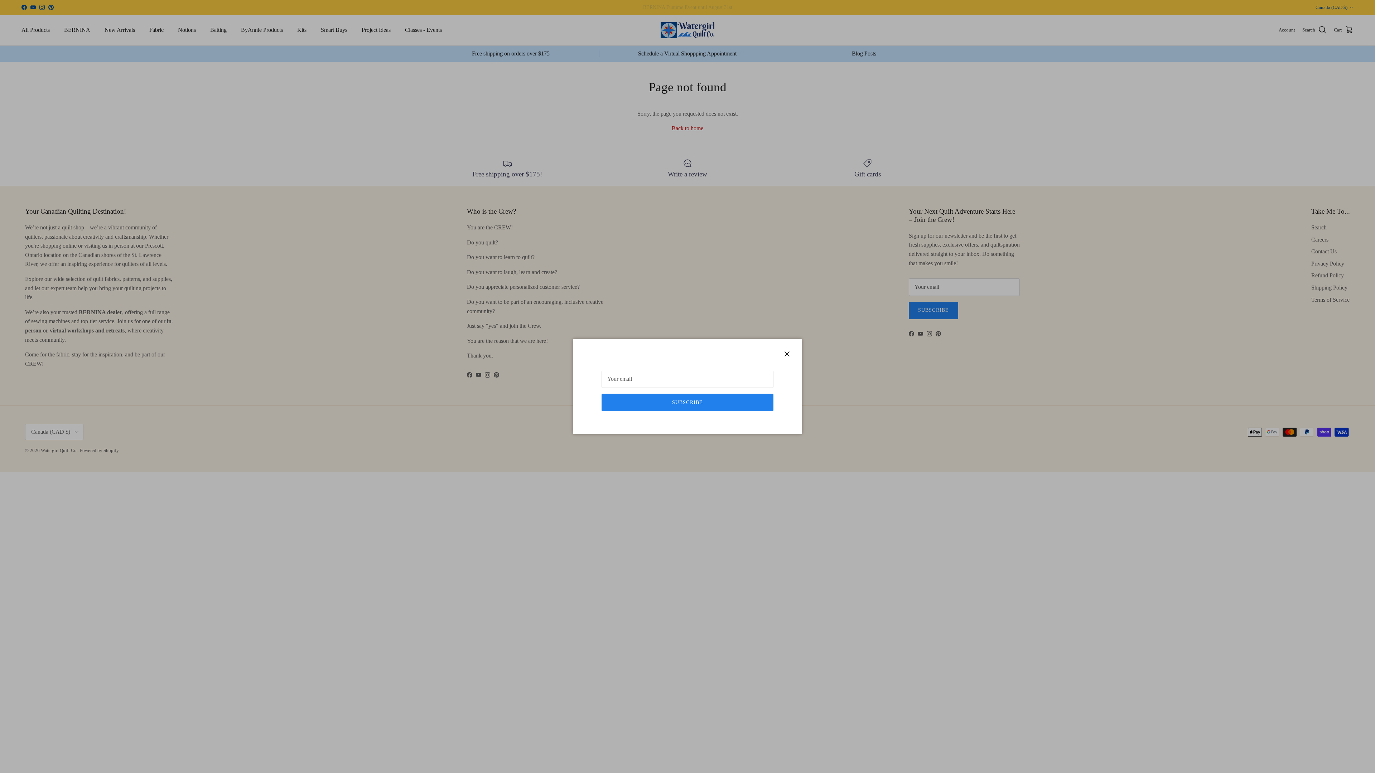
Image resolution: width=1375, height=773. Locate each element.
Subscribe (687, 402)
